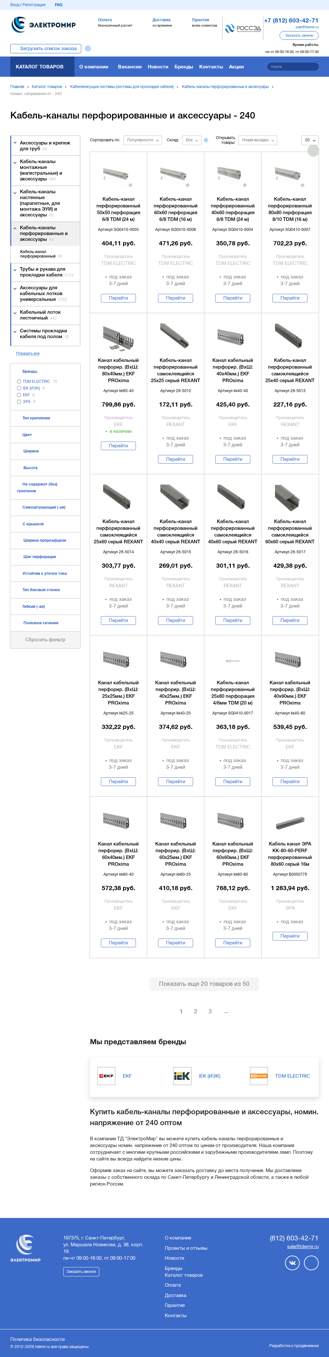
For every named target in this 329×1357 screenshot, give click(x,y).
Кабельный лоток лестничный (40, 315)
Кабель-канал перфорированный (41, 254)
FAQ (58, 5)
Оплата (173, 1285)
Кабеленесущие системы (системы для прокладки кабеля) (121, 86)
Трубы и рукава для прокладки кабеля (47, 272)
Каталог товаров (40, 66)
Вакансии (130, 66)
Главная (17, 86)
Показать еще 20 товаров (204, 983)
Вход (14, 5)
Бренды (183, 66)
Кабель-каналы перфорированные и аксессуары (225, 86)
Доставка (175, 1295)
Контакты (211, 66)
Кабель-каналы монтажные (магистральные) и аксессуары (41, 170)
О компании (93, 66)
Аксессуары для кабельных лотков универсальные (43, 294)
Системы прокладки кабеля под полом (44, 334)
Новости (158, 66)
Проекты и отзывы (186, 1248)
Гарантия (175, 1305)
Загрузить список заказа (48, 48)
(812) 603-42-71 (294, 1238)
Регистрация (33, 5)
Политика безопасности (37, 1339)
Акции (236, 66)
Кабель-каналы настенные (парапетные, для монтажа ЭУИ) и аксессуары (40, 203)
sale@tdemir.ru (307, 27)
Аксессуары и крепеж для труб (45, 146)
